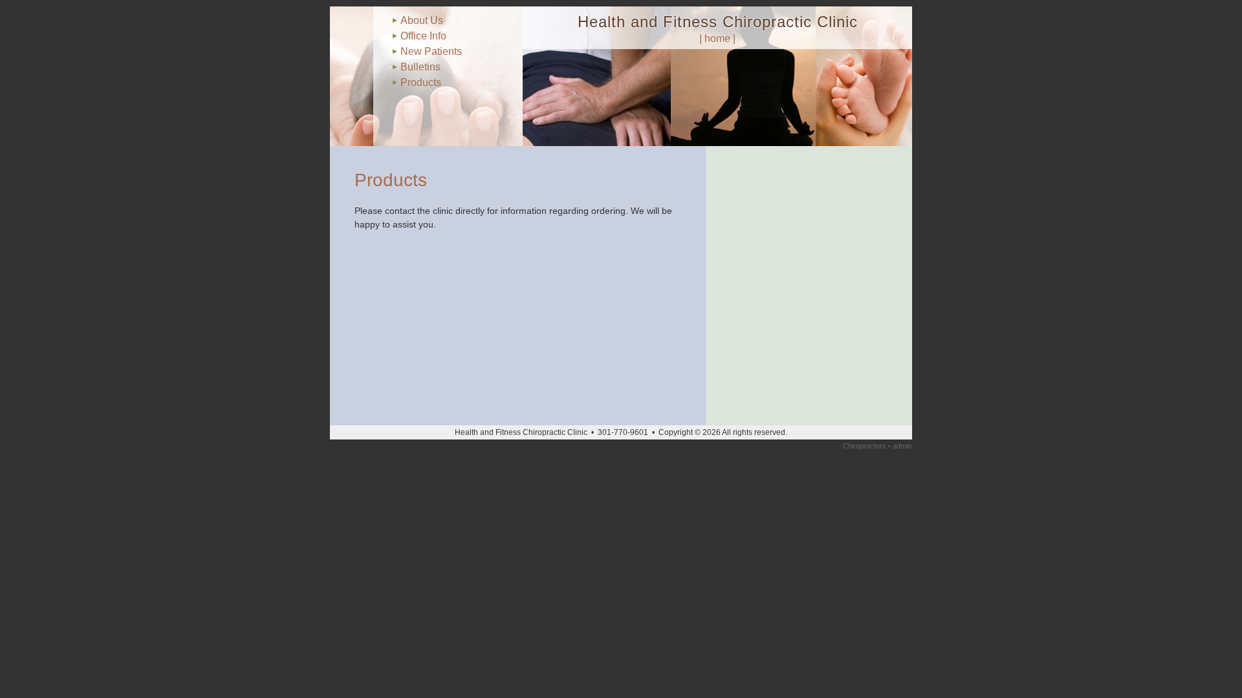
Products (420, 82)
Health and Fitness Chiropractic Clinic (718, 21)
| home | (717, 38)
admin (902, 446)
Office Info (423, 35)
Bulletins (420, 66)
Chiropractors (864, 446)
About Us (421, 20)
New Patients (431, 51)
